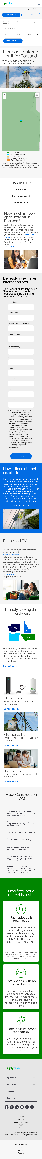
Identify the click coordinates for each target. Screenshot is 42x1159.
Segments (11, 1098)
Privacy (21, 1119)
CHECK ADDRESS (13, 40)
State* (10, 368)
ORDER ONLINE (11, 14)
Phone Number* (14, 400)
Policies (21, 1116)
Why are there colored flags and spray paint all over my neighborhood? (20, 823)
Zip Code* (12, 378)
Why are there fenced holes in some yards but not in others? (19, 840)
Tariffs (21, 1125)
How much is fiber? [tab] (21, 183)
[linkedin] (19, 1107)
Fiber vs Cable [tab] (21, 202)
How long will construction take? (20, 832)
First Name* (13, 302)
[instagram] (34, 1107)
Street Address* (14, 334)
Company (11, 1091)
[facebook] (9, 1107)
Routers (21, 1153)
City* (10, 357)
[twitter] (14, 1107)
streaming (8, 574)
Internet (21, 1150)
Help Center (12, 1084)
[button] (21, 121)
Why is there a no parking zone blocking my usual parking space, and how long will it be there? (20, 858)
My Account (12, 1078)
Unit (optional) (14, 347)
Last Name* (13, 313)
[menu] (4, 32)
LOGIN (31, 14)
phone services (11, 555)
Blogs (21, 1147)
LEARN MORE (10, 247)
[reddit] (29, 1107)
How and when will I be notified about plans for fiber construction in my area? (19, 813)
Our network (10, 666)
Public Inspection (21, 1122)
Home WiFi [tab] (21, 190)
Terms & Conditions (21, 1128)
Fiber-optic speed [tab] (21, 196)
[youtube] (24, 1107)
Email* (11, 389)
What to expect (21, 506)
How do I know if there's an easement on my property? (18, 848)
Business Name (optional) (18, 323)
